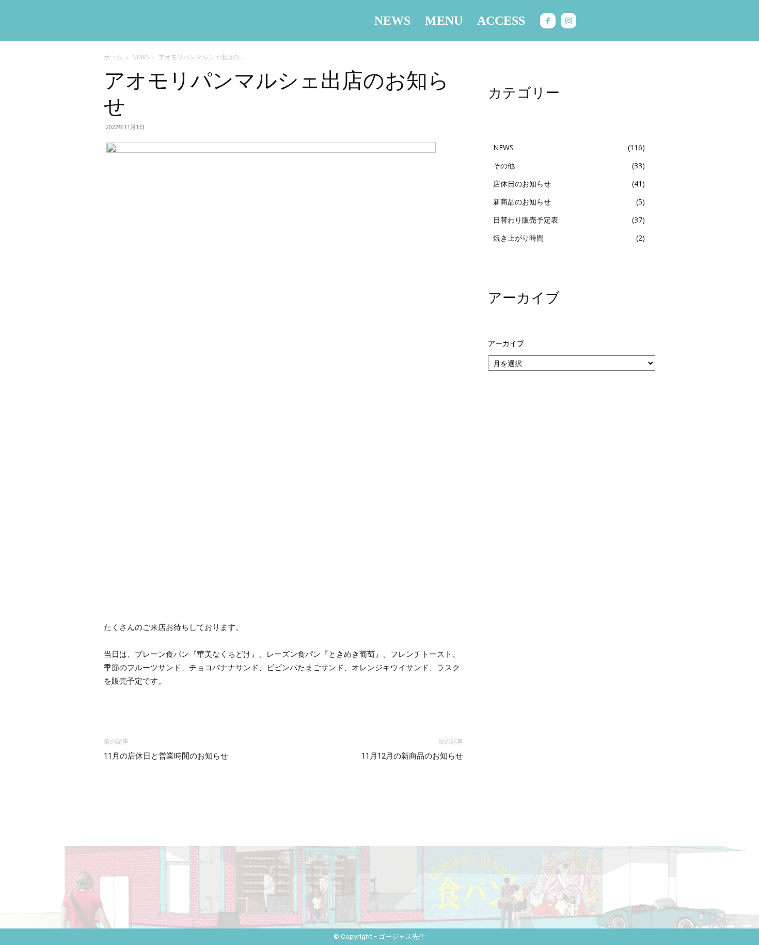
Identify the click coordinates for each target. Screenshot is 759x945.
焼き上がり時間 (518, 238)
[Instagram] (568, 20)
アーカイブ (506, 343)
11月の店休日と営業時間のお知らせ (166, 756)
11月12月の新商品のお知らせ (412, 756)
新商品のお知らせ (522, 202)
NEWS (140, 57)
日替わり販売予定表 (525, 220)
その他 (504, 165)
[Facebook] (548, 20)
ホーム (113, 57)
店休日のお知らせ (522, 183)
